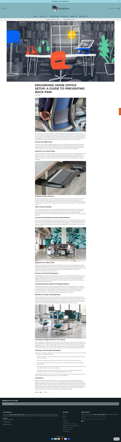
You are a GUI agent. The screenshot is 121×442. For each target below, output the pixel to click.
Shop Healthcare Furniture (53, 19)
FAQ (64, 418)
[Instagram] (84, 421)
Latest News (54, 16)
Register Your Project (68, 427)
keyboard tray (68, 155)
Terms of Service (67, 429)
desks (61, 133)
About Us (74, 16)
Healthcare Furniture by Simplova (71, 425)
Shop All (43, 16)
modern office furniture (76, 380)
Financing (65, 422)
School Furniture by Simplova (70, 423)
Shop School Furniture (69, 19)
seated (75, 147)
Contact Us (83, 16)
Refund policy (66, 431)
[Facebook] (82, 421)
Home (35, 16)
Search (64, 414)
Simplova (62, 436)
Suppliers (64, 16)
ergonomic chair (52, 144)
